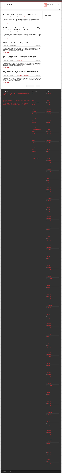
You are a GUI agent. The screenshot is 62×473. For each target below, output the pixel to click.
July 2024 (48, 149)
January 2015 (49, 403)
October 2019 (49, 276)
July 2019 (48, 283)
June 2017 (48, 338)
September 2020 (49, 251)
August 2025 (49, 120)
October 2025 (49, 115)
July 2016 (48, 363)
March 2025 (49, 131)
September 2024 (49, 144)
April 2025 (48, 129)
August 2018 (49, 307)
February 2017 (49, 347)
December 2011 (49, 463)
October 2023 (49, 169)
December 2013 (49, 432)
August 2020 (49, 254)
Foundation (34, 111)
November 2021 (49, 220)
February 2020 (49, 267)
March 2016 (49, 372)
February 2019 (49, 294)
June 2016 (48, 365)
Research (33, 131)
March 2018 (49, 318)
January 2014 (49, 430)
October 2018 (49, 303)
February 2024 (49, 160)
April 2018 (48, 316)
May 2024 (48, 153)
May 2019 (48, 287)
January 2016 (49, 376)
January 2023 (49, 189)
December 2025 (49, 111)
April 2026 (48, 102)
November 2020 (49, 247)
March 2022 (49, 211)
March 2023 (49, 184)
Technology (34, 142)
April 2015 (48, 396)
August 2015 (49, 387)
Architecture (34, 95)
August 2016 (49, 361)
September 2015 (49, 385)
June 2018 (48, 312)
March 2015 (49, 398)
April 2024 (48, 155)
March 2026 (49, 104)
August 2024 (49, 147)
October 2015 (49, 383)
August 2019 (49, 280)
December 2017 (49, 325)
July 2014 (48, 416)
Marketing (33, 120)
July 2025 (48, 122)
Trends (33, 149)
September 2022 (49, 198)
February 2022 (49, 213)
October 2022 (49, 196)
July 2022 (48, 202)
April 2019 (48, 289)
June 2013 (48, 445)
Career (33, 100)
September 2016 (49, 358)
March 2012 (49, 461)
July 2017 (48, 336)
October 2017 (49, 329)
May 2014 (48, 421)
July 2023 (48, 176)
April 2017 (48, 343)
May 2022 (48, 207)
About (9, 9)
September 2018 (49, 305)
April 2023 (48, 182)
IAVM (28, 31)
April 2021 (48, 236)
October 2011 (49, 468)
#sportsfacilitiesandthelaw (25, 75)
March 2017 (49, 345)
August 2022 (49, 200)
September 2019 (49, 278)
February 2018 (49, 320)
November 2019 (49, 274)
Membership (34, 122)
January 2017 (49, 349)
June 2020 (48, 258)
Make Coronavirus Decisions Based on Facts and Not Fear (20, 14)
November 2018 (49, 300)
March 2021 (49, 238)
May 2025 (48, 126)
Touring (33, 147)
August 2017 (49, 334)
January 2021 (49, 242)
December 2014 (49, 405)
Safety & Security (35, 133)
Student (33, 140)
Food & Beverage (35, 109)
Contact (2, 0)
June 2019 (48, 285)
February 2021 (49, 240)
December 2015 (49, 378)
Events (33, 106)
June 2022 (48, 205)
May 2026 (48, 100)
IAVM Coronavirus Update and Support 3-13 (16, 43)
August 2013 (49, 441)
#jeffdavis (24, 16)
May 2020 (48, 260)
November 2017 (49, 327)
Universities (34, 153)
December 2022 (49, 191)
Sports (33, 135)
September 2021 (49, 225)
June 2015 (48, 392)
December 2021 (49, 218)
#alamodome (20, 31)
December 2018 (49, 298)
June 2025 (48, 124)
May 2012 (48, 459)
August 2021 (49, 227)
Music (33, 124)
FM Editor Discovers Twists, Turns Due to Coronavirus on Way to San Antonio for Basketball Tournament (21, 28)
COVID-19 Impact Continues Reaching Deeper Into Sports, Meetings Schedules (20, 57)
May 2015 (48, 394)
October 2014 (49, 410)
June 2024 (48, 151)
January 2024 (49, 162)
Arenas (33, 98)
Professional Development (36, 129)
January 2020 (49, 269)
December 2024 (49, 138)
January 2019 (49, 296)
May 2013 (48, 448)
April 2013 (48, 450)
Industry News (34, 115)
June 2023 (48, 178)
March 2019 (49, 291)
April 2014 (48, 423)
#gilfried (19, 75)
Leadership (34, 118)
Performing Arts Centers (36, 126)
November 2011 (49, 465)
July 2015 (48, 390)
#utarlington (28, 16)
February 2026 (49, 106)
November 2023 (49, 167)
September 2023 (49, 171)
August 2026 (49, 93)
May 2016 (48, 367)
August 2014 (49, 414)
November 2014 (49, 407)
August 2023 (49, 173)
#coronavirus (20, 16)
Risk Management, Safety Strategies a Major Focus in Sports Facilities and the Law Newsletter (20, 72)
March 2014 (49, 425)
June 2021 (48, 231)
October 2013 (49, 436)
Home (4, 9)
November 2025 (49, 113)
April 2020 (48, 262)
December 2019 (49, 271)
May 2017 (48, 341)
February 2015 (49, 401)
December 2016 (49, 352)
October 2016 (49, 356)
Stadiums (33, 138)
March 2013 (49, 452)
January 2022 (49, 216)
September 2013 (49, 439)
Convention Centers (35, 102)
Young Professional (35, 158)
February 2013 (49, 454)
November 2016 (49, 354)
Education (33, 104)
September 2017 (49, 332)
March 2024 (49, 158)
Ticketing (33, 144)
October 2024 (49, 142)
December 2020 (49, 245)
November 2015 (49, 381)
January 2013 (49, 456)
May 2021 (48, 234)
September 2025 (49, 118)
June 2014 (48, 419)
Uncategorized (34, 151)
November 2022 (49, 193)
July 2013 (48, 443)
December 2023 (49, 164)
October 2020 (49, 249)
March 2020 (49, 265)
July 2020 (48, 256)
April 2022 (48, 209)
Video (33, 155)
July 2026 (48, 95)
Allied (33, 93)
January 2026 (49, 109)
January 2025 (49, 135)
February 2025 (49, 133)
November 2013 (49, 434)
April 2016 (48, 370)
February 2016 (49, 374)
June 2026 (48, 98)
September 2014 (49, 412)
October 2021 (49, 222)
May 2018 (48, 314)
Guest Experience (35, 113)
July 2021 (48, 229)
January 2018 (49, 323)
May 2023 (48, 180)
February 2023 (49, 187)
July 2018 (48, 309)
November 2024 (49, 140)
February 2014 (49, 427)
